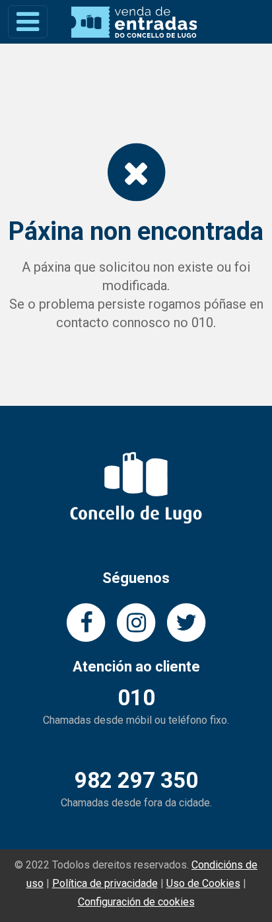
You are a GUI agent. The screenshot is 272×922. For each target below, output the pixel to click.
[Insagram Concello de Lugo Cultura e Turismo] (136, 621)
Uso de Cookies (203, 883)
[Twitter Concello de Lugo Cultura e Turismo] (186, 621)
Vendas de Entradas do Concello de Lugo (134, 22)
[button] (28, 21)
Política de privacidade (105, 883)
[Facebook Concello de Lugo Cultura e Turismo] (85, 621)
